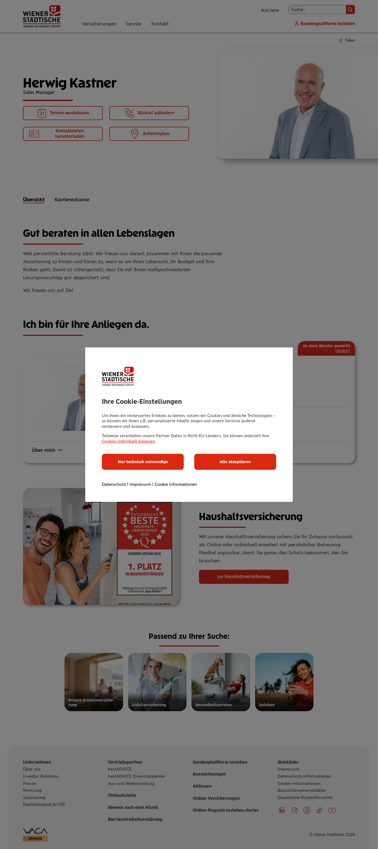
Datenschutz (114, 484)
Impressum (140, 484)
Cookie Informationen (176, 484)
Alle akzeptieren (235, 461)
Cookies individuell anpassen (128, 441)
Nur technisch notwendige (143, 461)
